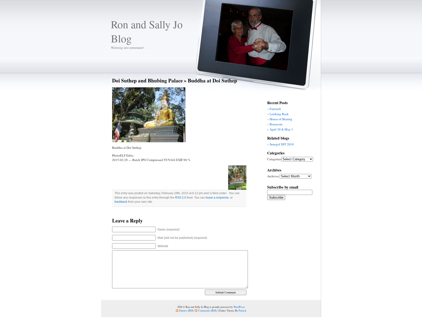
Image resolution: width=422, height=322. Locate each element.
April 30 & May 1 (281, 129)
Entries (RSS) (186, 310)
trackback (121, 201)
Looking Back (279, 114)
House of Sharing (281, 119)
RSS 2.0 (180, 197)
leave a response (217, 197)
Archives (273, 176)
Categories (274, 159)
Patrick (242, 310)
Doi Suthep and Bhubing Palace (147, 80)
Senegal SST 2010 (282, 144)
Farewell (275, 109)
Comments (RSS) (207, 310)
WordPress (239, 307)
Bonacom (276, 124)
